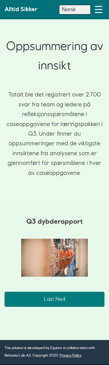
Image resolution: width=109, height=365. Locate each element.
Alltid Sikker (21, 9)
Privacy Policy (70, 355)
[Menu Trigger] (98, 10)
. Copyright (39, 355)
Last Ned (54, 299)
